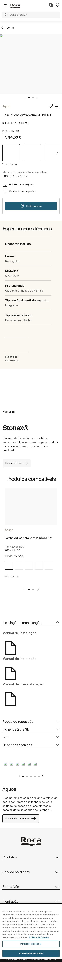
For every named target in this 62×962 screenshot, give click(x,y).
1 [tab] (29, 97)
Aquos (9, 529)
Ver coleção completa (17, 818)
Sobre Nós (10, 887)
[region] (31, 931)
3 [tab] (31, 776)
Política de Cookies (39, 937)
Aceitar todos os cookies (31, 953)
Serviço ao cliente (16, 872)
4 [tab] (35, 776)
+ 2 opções (12, 576)
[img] (9, 565)
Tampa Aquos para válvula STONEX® (28, 537)
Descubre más (13, 463)
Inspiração (10, 901)
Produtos (9, 857)
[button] (6, 15)
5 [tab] (39, 776)
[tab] (31, 622)
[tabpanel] (31, 64)
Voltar (10, 27)
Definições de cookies (31, 944)
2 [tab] (33, 97)
